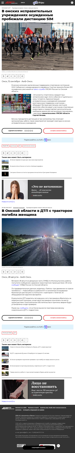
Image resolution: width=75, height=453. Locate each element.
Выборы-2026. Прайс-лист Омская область (53, 407)
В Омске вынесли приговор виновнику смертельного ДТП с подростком (32, 366)
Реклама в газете (33, 407)
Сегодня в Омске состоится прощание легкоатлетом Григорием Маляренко (33, 172)
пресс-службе (39, 89)
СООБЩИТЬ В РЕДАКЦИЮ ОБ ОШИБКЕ (33, 410)
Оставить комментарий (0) (58, 130)
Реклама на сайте (20, 407)
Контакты (18, 410)
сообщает (16, 285)
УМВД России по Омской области (12, 267)
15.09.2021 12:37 (6, 8)
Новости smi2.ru (8, 202)
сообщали (24, 308)
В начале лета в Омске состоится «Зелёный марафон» (26, 166)
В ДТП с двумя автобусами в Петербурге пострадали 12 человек (29, 353)
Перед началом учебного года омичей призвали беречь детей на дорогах (32, 372)
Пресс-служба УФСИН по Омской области (15, 71)
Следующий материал (38, 447)
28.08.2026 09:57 (7, 207)
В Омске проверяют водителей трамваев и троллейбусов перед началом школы (34, 359)
